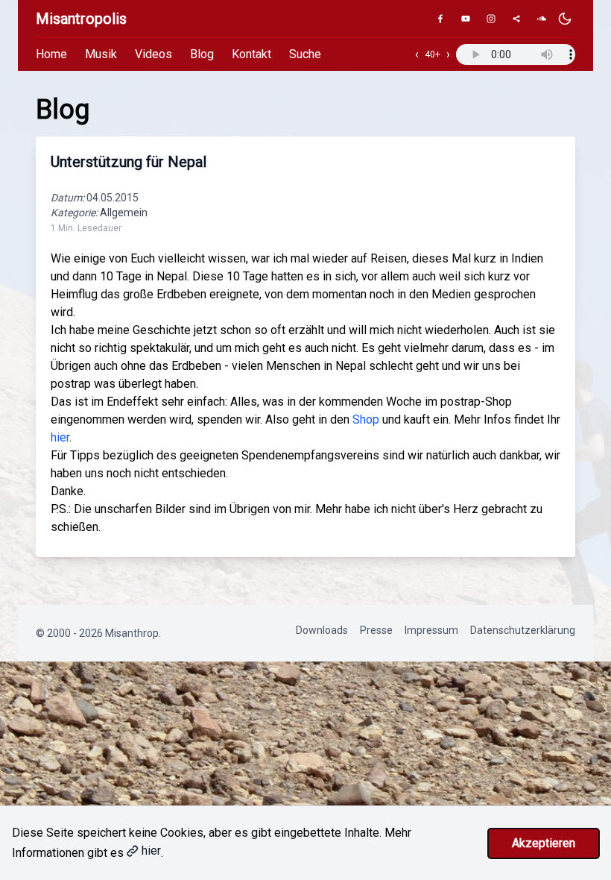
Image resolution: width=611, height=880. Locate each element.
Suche (305, 54)
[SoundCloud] (542, 19)
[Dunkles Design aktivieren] (564, 18)
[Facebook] (440, 19)
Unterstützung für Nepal (128, 162)
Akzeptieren (543, 843)
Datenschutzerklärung (522, 630)
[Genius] (516, 19)
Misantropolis (81, 19)
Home (51, 54)
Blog (202, 54)
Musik (101, 54)
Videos (153, 54)
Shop (365, 419)
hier (60, 437)
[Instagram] (491, 19)
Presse (376, 630)
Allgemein (124, 213)
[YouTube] (466, 19)
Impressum (431, 630)
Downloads (322, 630)
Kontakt (251, 54)
